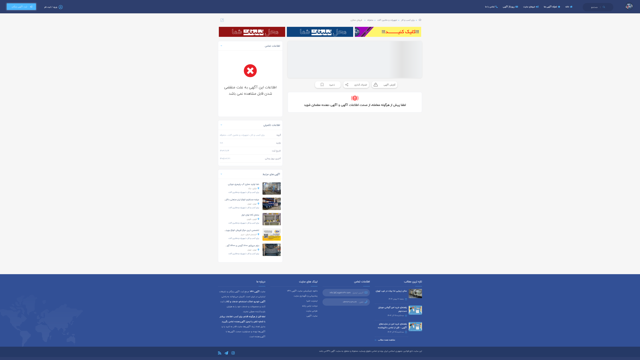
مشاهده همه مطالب (386, 340)
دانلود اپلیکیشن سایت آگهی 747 (302, 291)
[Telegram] (226, 353)
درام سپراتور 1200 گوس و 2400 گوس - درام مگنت (236, 245)
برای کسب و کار (408, 20)
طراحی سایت (312, 311)
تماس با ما (490, 6)
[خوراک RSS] (219, 353)
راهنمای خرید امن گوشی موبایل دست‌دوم (392, 309)
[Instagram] (233, 353)
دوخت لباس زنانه (310, 306)
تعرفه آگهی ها (550, 6)
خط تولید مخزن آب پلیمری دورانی (243, 184)
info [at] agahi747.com (340, 292)
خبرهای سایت (529, 6)
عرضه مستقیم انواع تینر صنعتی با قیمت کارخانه (237, 199)
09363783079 (349, 302)
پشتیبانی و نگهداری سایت (306, 296)
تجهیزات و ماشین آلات (387, 20)
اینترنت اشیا (312, 301)
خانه (567, 6)
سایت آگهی (312, 316)
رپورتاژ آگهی (509, 6)
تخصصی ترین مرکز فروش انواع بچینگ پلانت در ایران (235, 230)
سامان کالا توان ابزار (250, 215)
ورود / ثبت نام (50, 7)
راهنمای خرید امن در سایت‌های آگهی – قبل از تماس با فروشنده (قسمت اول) (392, 327)
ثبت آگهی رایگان (19, 6)
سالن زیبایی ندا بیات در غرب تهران (391, 291)
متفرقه (370, 20)
